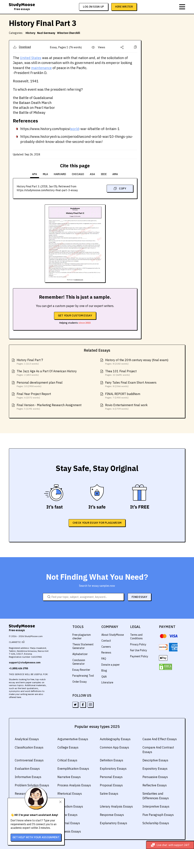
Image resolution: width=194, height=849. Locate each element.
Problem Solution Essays (32, 785)
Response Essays (112, 815)
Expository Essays (154, 768)
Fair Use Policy (138, 650)
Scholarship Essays (155, 823)
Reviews (106, 652)
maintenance (41, 68)
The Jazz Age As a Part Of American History (47, 371)
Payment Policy (139, 656)
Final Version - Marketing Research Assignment (49, 405)
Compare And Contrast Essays (158, 749)
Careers (106, 646)
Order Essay (79, 681)
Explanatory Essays (113, 823)
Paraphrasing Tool (83, 675)
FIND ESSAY (139, 597)
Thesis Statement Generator (83, 646)
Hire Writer (124, 6)
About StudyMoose (112, 634)
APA (34, 174)
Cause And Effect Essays (159, 739)
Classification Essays (29, 747)
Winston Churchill (68, 33)
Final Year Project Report (34, 394)
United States (30, 58)
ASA (92, 174)
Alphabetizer (80, 654)
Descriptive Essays (155, 760)
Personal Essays (111, 777)
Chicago (78, 174)
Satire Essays (109, 793)
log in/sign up (93, 6)
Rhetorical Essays (69, 793)
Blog (104, 670)
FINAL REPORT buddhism (122, 394)
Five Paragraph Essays (158, 815)
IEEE (104, 174)
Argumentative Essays (72, 739)
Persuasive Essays (155, 777)
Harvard (60, 174)
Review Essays (67, 815)
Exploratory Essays (113, 768)
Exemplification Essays (73, 768)
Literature (107, 682)
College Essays (67, 747)
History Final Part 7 (30, 360)
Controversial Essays (29, 760)
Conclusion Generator (78, 662)
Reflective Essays (154, 785)
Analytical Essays (27, 739)
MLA (45, 174)
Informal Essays (68, 823)
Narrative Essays (69, 777)
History (30, 33)
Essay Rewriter (81, 669)
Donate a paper (110, 664)
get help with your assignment (36, 837)
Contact (106, 640)
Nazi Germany (46, 33)
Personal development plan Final (40, 382)
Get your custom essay (75, 315)
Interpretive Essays (155, 806)
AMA (115, 174)
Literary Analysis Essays (116, 806)
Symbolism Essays (70, 806)
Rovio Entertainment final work (126, 405)
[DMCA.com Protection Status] (165, 667)
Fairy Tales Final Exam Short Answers (130, 382)
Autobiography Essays (115, 739)
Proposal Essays (111, 785)
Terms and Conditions (136, 636)
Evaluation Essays (27, 768)
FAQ (103, 658)
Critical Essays (67, 760)
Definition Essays (111, 760)
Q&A (104, 676)
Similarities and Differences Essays (155, 796)
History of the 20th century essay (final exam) (136, 360)
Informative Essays (28, 777)
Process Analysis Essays (74, 785)
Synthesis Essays (69, 831)
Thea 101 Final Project (121, 371)
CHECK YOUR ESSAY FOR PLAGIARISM (97, 522)
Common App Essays (114, 747)
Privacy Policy (138, 644)
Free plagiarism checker (81, 636)
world (74, 129)
